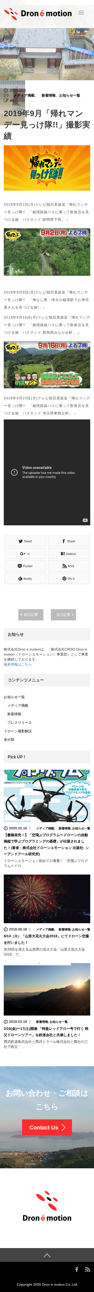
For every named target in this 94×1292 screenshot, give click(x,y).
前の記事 (31, 615)
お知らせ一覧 (69, 95)
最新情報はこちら (18, 664)
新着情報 (47, 95)
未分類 (9, 740)
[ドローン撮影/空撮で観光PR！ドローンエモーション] (38, 13)
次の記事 (63, 615)
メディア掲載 (22, 95)
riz (12, 100)
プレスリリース (18, 723)
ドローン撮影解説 (18, 731)
